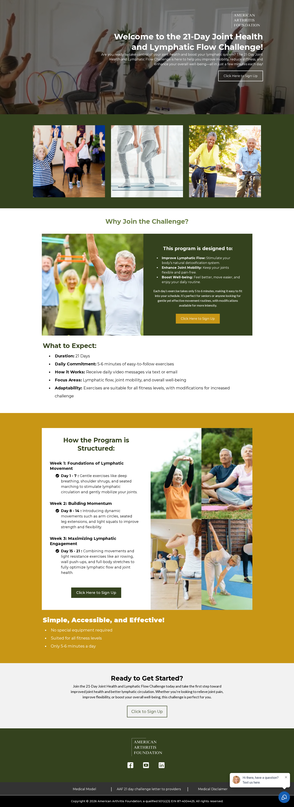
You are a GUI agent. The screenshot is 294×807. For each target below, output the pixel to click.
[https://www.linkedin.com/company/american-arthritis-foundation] (162, 765)
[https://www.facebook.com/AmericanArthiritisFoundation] (131, 765)
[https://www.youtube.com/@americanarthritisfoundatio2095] (147, 765)
